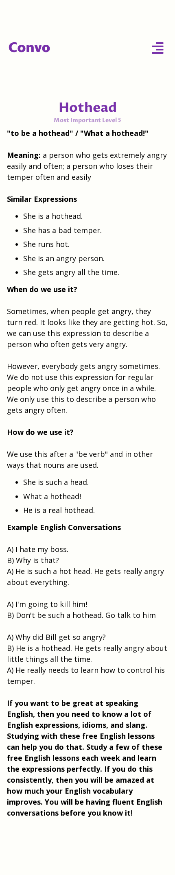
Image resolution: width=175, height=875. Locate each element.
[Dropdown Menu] (157, 47)
